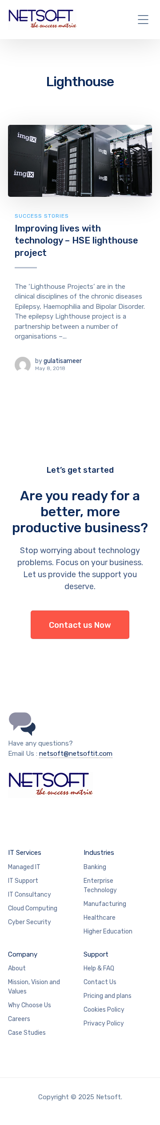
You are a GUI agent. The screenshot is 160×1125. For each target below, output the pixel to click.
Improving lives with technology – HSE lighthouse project (76, 240)
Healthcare (100, 918)
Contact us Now (80, 625)
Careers (19, 1019)
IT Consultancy (29, 894)
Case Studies (27, 1033)
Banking (95, 867)
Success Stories (42, 216)
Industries (99, 853)
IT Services (24, 853)
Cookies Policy (104, 1009)
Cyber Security (29, 922)
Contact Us (100, 982)
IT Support (23, 881)
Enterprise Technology (100, 885)
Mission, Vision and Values (34, 986)
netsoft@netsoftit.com (75, 754)
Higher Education (108, 931)
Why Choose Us (29, 1005)
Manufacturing (105, 904)
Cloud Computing (32, 908)
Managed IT (24, 867)
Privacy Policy (104, 1023)
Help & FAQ (99, 968)
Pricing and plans (108, 996)
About (17, 968)
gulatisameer (63, 361)
